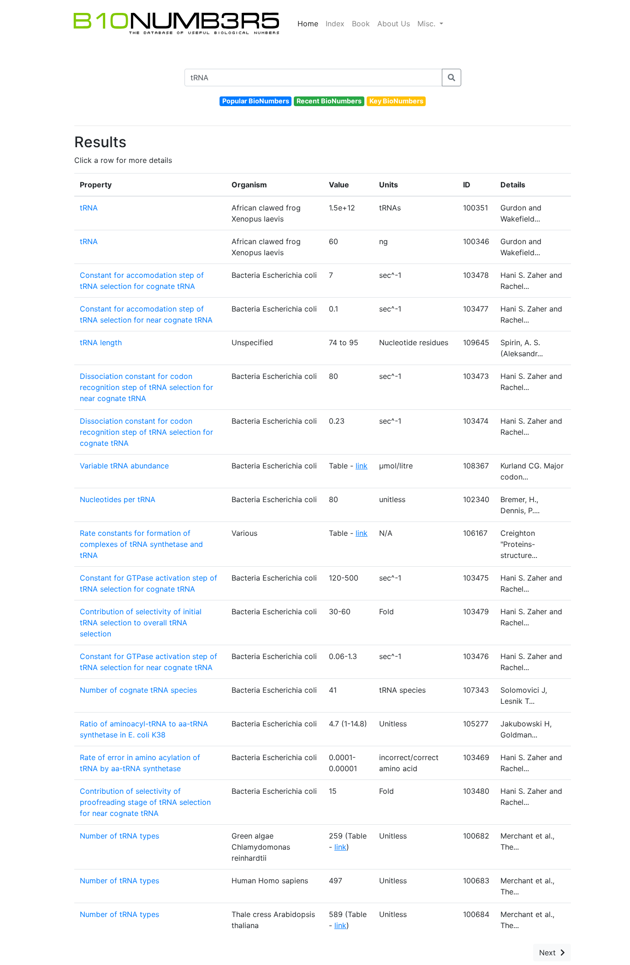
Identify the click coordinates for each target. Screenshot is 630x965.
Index (335, 23)
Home (307, 23)
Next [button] (549, 952)
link (362, 465)
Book (361, 23)
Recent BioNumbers (329, 101)
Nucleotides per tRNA (117, 499)
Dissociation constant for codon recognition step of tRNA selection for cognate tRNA (146, 432)
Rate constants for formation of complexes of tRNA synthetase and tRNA (141, 544)
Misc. (427, 23)
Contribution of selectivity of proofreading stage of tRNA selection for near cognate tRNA (145, 802)
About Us (393, 23)
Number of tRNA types (119, 835)
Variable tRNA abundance (124, 465)
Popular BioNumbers (255, 101)
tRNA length (101, 342)
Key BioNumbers (396, 101)
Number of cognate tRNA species (138, 690)
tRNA (89, 207)
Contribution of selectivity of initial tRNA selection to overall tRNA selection (141, 622)
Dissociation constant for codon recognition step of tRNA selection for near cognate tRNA (146, 387)
